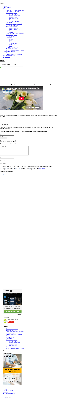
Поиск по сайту (7, 7)
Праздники (9, 37)
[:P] (11, 169)
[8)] (4, 169)
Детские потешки (13, 18)
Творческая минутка (11, 48)
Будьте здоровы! (13, 25)
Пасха (10, 46)
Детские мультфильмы (15, 15)
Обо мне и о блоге (8, 390)
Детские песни (13, 17)
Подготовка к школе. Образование (15, 10)
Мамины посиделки (11, 26)
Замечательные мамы (14, 30)
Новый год (12, 44)
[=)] (1, 169)
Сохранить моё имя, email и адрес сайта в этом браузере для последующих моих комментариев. (27, 166)
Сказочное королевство (12, 47)
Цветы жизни (3, 397)
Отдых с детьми (10, 36)
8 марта (11, 40)
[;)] (8, 169)
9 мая (10, 41)
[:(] (6, 169)
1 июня (11, 39)
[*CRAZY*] (35, 169)
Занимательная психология (13, 346)
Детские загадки (13, 14)
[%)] (30, 169)
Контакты (5, 392)
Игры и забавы (10, 22)
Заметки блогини (13, 28)
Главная (5, 6)
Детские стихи (13, 19)
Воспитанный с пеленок (12, 11)
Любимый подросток (11, 35)
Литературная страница (9, 51)
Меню (2, 3)
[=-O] (17, 169)
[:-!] (20, 169)
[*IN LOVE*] (25, 169)
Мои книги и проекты (9, 55)
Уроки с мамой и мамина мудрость (15, 50)
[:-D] (13, 169)
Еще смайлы (42, 168)
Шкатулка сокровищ (11, 13)
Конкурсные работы (14, 29)
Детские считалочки (14, 21)
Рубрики (5, 8)
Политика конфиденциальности (11, 394)
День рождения (13, 43)
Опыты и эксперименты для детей (15, 33)
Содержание (6, 57)
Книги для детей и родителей (14, 24)
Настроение (12, 32)
